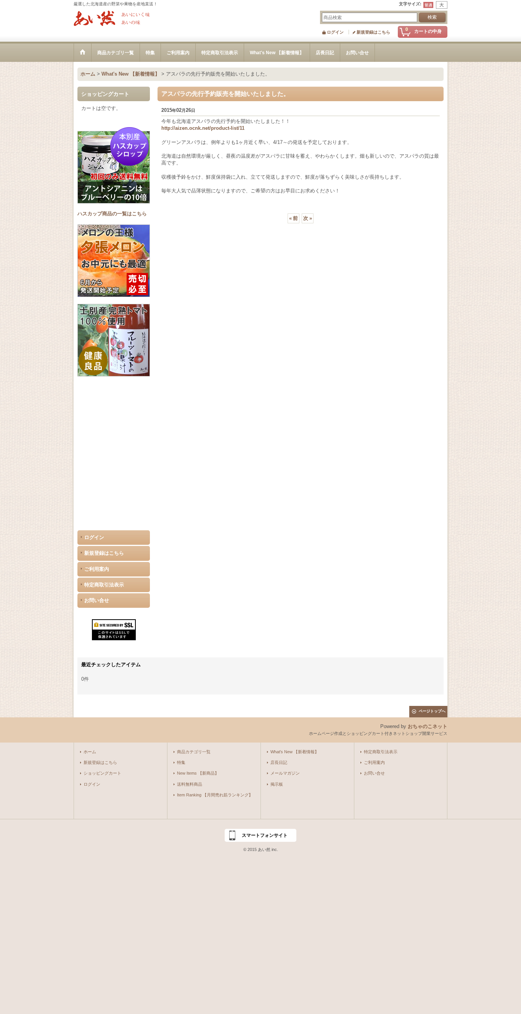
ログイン (335, 32)
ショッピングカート (102, 773)
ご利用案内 (96, 569)
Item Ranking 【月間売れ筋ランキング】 (215, 795)
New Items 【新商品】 (198, 773)
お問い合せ (96, 600)
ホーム (90, 751)
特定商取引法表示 (104, 585)
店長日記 (278, 762)
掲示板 (276, 784)
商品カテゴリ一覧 (194, 751)
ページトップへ (432, 711)
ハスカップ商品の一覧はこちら (112, 213)
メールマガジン (285, 773)
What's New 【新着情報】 (294, 751)
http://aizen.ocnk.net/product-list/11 (202, 128)
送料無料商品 (189, 784)
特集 (181, 762)
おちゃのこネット (427, 726)
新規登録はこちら (373, 32)
